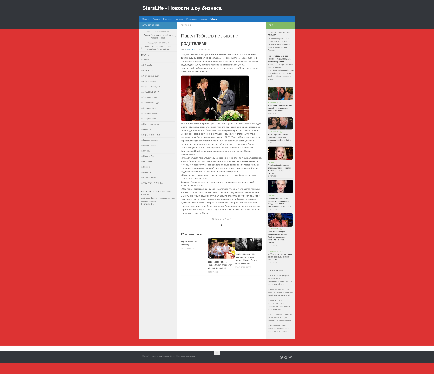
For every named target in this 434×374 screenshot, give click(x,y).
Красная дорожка (150, 140)
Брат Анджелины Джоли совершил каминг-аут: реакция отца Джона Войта (279, 137)
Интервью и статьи (151, 124)
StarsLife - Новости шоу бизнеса (182, 8)
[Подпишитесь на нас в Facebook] (286, 357)
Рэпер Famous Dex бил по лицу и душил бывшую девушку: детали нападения (280, 317)
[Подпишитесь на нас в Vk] (290, 357)
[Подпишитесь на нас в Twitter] (281, 357)
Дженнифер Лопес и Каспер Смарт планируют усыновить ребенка (220, 265)
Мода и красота (149, 145)
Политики (147, 172)
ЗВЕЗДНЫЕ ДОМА (151, 92)
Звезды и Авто (149, 108)
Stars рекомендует (151, 76)
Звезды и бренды (150, 113)
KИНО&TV (147, 65)
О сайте (145, 19)
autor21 (191, 49)
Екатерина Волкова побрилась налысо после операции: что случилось (278, 328)
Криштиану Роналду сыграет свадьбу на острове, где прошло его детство (280, 108)
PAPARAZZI (148, 70)
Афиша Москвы (150, 81)
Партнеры (167, 19)
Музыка (146, 151)
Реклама (156, 19)
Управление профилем (196, 19)
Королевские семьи (151, 135)
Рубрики (213, 19)
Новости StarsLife (150, 156)
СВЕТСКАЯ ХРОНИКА (153, 183)
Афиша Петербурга (151, 87)
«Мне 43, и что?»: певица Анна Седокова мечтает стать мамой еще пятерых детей (280, 292)
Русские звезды (150, 178)
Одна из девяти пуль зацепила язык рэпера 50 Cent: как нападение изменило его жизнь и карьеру (278, 237)
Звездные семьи (150, 97)
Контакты (179, 19)
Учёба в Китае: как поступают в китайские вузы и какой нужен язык (280, 257)
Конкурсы (147, 129)
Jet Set (146, 60)
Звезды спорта (149, 119)
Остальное (147, 162)
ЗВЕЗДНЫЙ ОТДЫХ (151, 103)
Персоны (186, 25)
